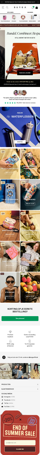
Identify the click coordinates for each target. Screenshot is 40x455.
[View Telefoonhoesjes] (4, 17)
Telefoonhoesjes (5, 21)
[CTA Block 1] (20, 127)
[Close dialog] (20, 419)
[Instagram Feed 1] (20, 371)
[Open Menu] (3, 7)
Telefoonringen (23, 21)
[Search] (7, 7)
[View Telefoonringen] (23, 17)
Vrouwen (10, 12)
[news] (32, 7)
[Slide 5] (20, 53)
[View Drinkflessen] (32, 17)
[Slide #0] (14, 76)
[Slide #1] (20, 76)
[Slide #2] (25, 76)
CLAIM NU (20, 449)
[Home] (20, 7)
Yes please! (20, 318)
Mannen (30, 12)
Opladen (14, 21)
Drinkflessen (32, 21)
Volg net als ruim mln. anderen (23, 357)
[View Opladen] (14, 17)
